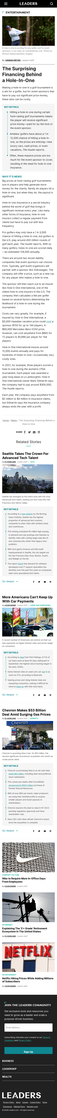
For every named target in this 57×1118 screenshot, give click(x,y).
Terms (44, 1102)
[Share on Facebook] (24, 432)
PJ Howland (10, 462)
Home (6, 420)
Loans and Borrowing (40, 605)
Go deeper (8, 581)
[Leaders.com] (28, 3)
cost (48, 321)
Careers (25, 1102)
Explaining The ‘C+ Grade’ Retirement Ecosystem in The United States (24, 930)
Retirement (7, 925)
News (14, 420)
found (20, 563)
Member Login (32, 1107)
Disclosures (7, 1107)
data (22, 657)
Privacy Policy (25, 1040)
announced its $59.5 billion (21, 785)
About (18, 1102)
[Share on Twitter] (29, 432)
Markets (34, 718)
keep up (20, 686)
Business (8, 1060)
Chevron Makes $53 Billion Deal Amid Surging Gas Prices (26, 712)
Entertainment (18, 12)
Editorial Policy (19, 1107)
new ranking (27, 514)
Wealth (6, 1076)
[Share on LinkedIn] (39, 432)
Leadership (9, 1068)
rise (43, 671)
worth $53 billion (16, 774)
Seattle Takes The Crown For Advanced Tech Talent (25, 456)
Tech (32, 462)
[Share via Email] (34, 432)
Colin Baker (10, 605)
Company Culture (10, 875)
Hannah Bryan (12, 60)
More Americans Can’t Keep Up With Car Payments (27, 599)
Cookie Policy (35, 1102)
